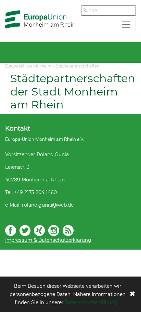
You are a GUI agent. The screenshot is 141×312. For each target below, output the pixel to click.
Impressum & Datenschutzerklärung (48, 240)
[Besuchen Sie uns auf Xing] (39, 230)
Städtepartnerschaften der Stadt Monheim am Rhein (72, 91)
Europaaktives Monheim (28, 66)
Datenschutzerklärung (91, 302)
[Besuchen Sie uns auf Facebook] (10, 230)
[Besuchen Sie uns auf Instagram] (53, 230)
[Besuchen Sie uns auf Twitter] (25, 230)
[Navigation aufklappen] (126, 24)
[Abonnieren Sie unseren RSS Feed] (68, 230)
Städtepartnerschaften (77, 66)
